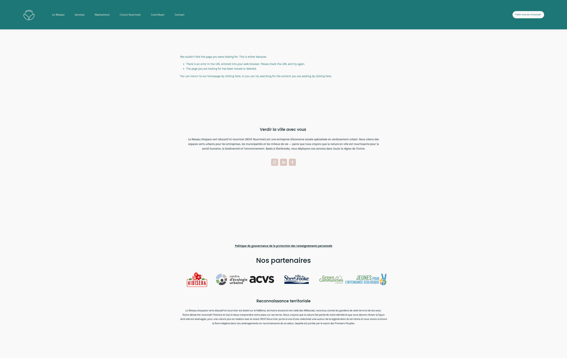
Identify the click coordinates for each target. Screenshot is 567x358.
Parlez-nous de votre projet (528, 14)
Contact (179, 14)
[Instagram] (274, 162)
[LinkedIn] (283, 162)
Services (79, 14)
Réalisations (102, 14)
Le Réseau (58, 14)
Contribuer (157, 14)
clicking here (233, 76)
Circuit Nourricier (130, 14)
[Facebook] (292, 162)
